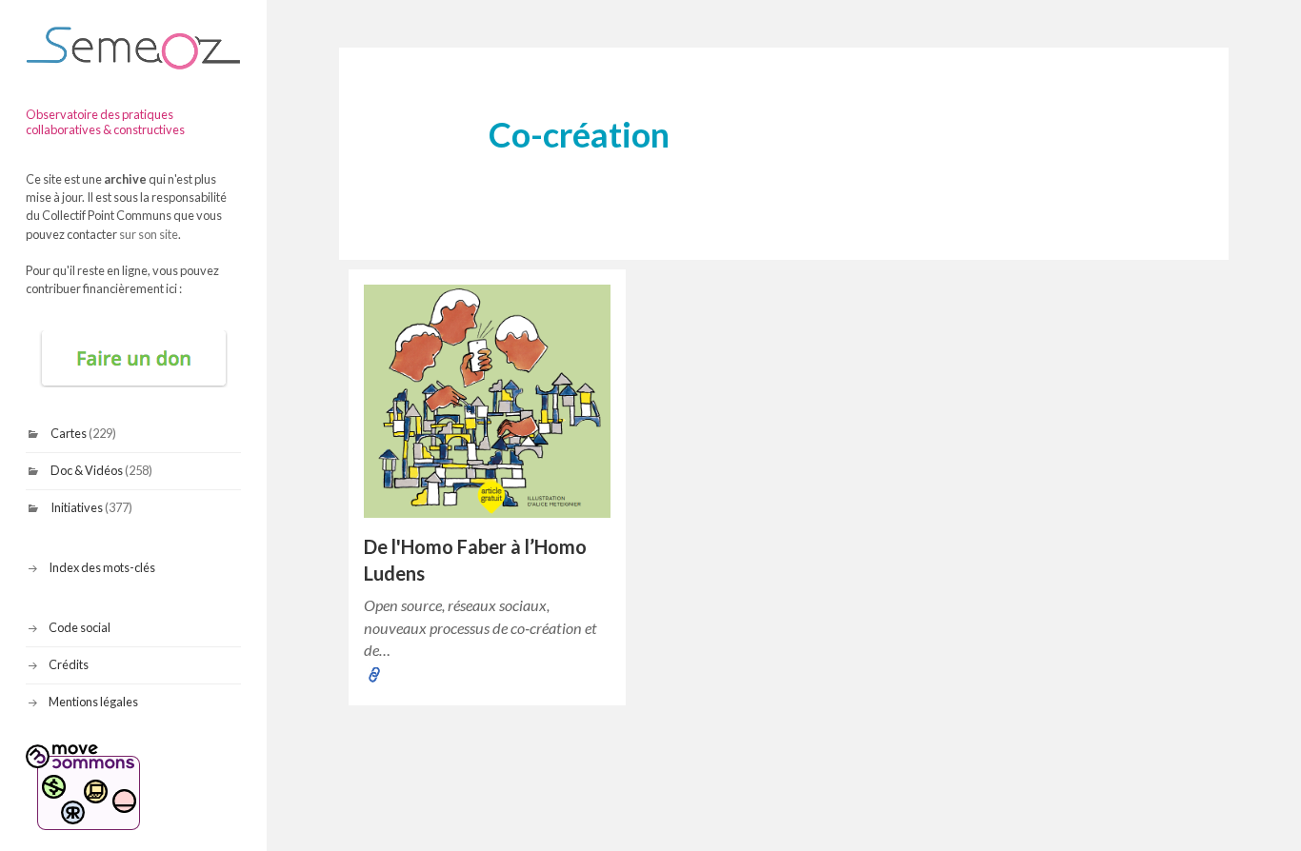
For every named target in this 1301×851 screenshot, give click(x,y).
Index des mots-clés (102, 567)
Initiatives (76, 507)
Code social (79, 627)
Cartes (68, 433)
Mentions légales (93, 701)
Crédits (69, 664)
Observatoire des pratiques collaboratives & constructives (105, 122)
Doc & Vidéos (86, 470)
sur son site (148, 234)
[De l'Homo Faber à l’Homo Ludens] (487, 401)
